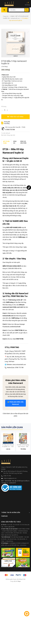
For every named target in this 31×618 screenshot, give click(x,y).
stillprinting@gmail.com (10, 478)
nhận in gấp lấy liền (9, 526)
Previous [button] (24, 427)
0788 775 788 (7, 475)
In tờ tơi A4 (16, 524)
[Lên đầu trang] (29, 606)
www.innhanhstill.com (19, 364)
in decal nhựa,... (9, 541)
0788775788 (10, 130)
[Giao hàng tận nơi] (23, 562)
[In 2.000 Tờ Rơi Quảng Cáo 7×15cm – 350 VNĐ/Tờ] (23, 438)
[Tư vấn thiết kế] (8, 562)
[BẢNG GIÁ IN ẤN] (8, 552)
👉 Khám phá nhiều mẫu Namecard (15, 403)
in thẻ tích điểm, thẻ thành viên (13, 533)
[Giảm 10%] (23, 552)
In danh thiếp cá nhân (24, 528)
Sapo (19, 581)
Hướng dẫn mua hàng (7, 122)
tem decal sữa (21, 539)
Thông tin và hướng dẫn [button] (10, 512)
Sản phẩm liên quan (12, 427)
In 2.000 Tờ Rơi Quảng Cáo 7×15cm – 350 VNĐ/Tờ (23, 445)
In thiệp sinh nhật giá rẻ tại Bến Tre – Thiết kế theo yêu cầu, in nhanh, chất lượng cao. (8, 445)
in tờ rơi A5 (9, 524)
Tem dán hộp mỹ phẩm (17, 537)
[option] (8, 442)
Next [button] (28, 427)
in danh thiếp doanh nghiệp (9, 531)
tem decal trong (11, 539)
